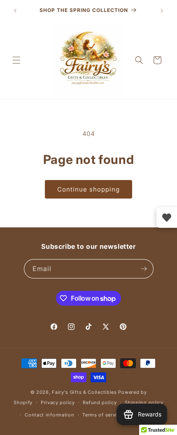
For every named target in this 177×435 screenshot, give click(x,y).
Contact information (49, 415)
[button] (16, 60)
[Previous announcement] (15, 11)
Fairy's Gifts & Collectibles (84, 392)
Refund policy (99, 402)
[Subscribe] (144, 268)
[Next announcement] (162, 11)
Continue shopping (88, 189)
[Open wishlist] (166, 217)
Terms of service (102, 415)
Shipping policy (144, 402)
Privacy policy (58, 402)
